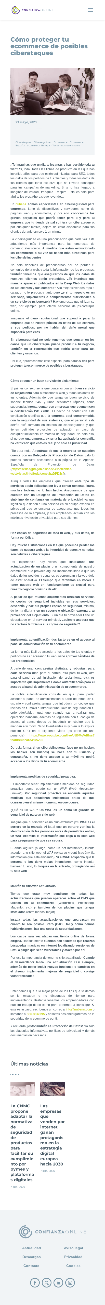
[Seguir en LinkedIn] (58, 1282)
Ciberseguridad (42, 142)
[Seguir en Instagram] (70, 1282)
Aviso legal (73, 1248)
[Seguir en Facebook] (35, 1282)
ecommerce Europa (38, 145)
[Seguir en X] (46, 1282)
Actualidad (31, 1248)
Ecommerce (61, 142)
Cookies (73, 1266)
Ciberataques (23, 142)
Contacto (31, 1266)
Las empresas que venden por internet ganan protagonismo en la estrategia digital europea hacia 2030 (52, 1131)
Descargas (31, 1257)
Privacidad (73, 1257)
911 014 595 (36, 1014)
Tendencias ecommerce (66, 145)
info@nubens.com (79, 1009)
